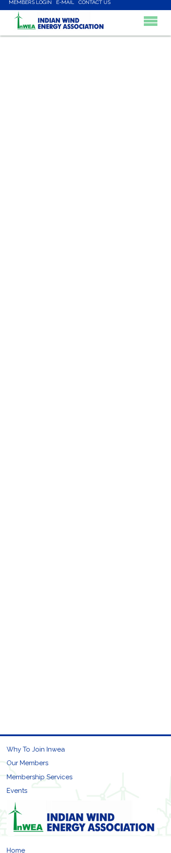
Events (17, 791)
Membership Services (39, 777)
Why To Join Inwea (36, 749)
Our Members (27, 763)
